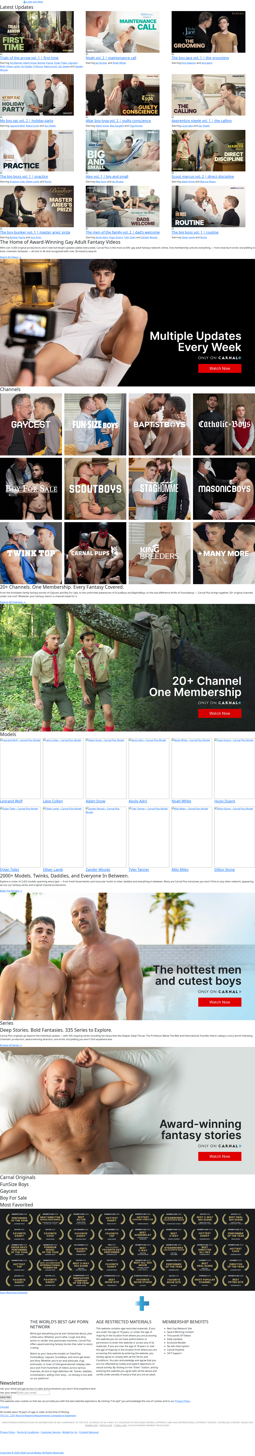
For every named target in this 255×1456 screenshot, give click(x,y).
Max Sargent (117, 125)
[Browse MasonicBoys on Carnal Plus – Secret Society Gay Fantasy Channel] (224, 489)
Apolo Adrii (101, 237)
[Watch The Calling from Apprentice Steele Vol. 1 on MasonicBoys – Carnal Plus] (213, 95)
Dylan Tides (60, 63)
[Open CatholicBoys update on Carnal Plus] (127, 117)
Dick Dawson (188, 63)
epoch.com (106, 1425)
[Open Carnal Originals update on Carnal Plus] (41, 172)
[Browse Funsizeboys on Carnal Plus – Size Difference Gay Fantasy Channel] (95, 424)
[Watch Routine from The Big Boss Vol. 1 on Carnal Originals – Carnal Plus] (213, 206)
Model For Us (69, 1432)
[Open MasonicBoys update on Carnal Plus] (213, 117)
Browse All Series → (11, 1045)
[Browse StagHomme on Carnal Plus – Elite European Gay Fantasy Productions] (160, 489)
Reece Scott (50, 66)
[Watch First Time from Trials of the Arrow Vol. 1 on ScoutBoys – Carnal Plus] (41, 32)
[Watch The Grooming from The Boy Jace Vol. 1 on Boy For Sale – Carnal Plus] (213, 32)
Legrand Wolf (17, 125)
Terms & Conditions (28, 1432)
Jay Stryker (101, 63)
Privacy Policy (7, 1432)
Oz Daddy (26, 66)
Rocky (48, 181)
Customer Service (51, 1432)
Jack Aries (36, 237)
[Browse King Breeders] (160, 553)
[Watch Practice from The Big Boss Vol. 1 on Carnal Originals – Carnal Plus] (41, 150)
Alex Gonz (101, 181)
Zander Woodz (149, 237)
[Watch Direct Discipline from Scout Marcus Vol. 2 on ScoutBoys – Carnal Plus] (213, 150)
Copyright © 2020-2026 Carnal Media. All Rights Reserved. (32, 1452)
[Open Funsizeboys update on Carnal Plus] (127, 54)
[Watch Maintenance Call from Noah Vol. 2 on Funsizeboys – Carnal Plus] (127, 32)
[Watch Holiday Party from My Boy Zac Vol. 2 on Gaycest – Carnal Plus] (41, 95)
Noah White (119, 63)
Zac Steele (64, 66)
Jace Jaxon (206, 63)
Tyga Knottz (136, 125)
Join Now (38, 1)
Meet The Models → (11, 891)
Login (29, 1)
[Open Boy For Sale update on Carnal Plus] (213, 54)
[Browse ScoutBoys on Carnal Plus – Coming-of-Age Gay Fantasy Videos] (95, 489)
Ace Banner (16, 63)
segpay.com (91, 1425)
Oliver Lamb (13, 66)
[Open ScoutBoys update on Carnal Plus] (41, 54)
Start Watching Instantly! (14, 1292)
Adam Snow (29, 63)
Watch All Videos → (10, 257)
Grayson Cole (17, 181)
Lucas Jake (187, 125)
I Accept (4, 1407)
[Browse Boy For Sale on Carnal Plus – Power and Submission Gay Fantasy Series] (31, 489)
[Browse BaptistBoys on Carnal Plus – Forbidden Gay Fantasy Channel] (160, 424)
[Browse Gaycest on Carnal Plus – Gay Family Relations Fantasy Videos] (31, 424)
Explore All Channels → (12, 602)
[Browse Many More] (224, 553)
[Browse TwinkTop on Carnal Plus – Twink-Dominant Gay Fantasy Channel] (31, 553)
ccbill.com (120, 1425)
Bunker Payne (45, 63)
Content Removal (88, 1432)
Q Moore (38, 66)
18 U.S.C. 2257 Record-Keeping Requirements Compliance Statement (38, 1415)
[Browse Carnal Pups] (95, 553)
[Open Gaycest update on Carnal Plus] (41, 117)
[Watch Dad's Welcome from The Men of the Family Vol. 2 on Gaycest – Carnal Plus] (127, 206)
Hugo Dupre (116, 237)
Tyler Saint (130, 237)
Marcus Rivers (208, 181)
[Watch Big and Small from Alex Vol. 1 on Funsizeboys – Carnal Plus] (127, 150)
